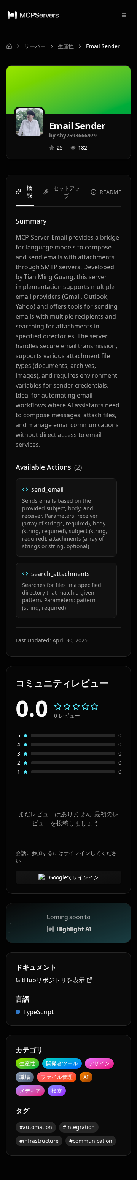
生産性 (66, 46)
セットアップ (66, 192)
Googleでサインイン (74, 877)
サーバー (35, 46)
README (110, 192)
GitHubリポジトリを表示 (50, 980)
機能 (29, 191)
